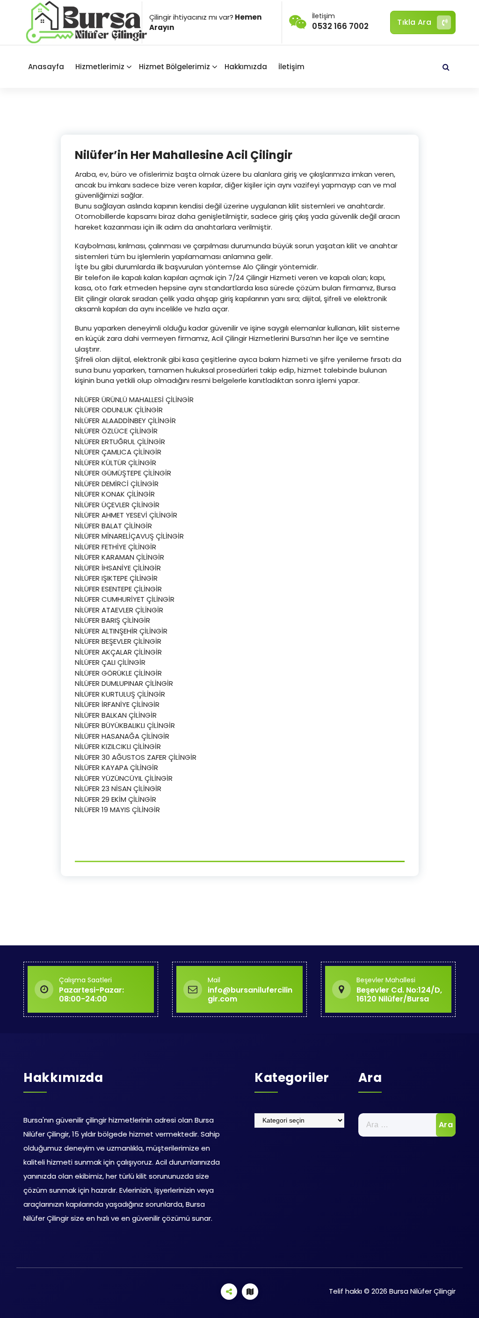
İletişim (291, 67)
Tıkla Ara (414, 22)
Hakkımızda (246, 67)
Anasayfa (46, 67)
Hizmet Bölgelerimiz (174, 67)
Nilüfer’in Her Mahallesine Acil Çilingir (183, 155)
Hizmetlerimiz (99, 67)
